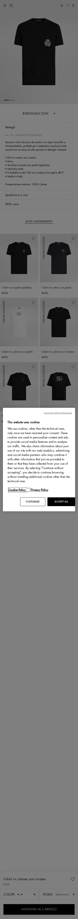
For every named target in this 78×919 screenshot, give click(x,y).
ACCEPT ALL (61, 501)
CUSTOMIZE (33, 501)
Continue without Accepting (58, 413)
